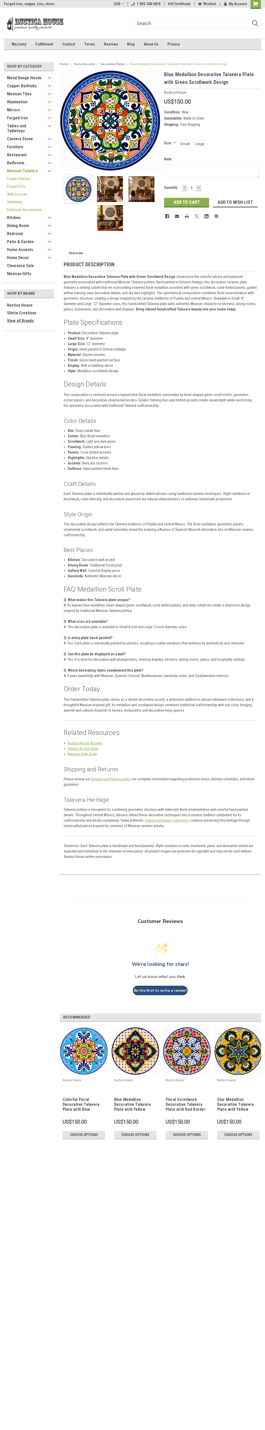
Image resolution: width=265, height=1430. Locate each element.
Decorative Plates (112, 64)
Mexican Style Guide (82, 754)
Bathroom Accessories (24, 209)
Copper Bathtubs (22, 85)
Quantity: (171, 187)
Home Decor (18, 257)
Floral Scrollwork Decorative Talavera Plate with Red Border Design (186, 1105)
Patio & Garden (20, 241)
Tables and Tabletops (16, 128)
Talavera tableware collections (166, 820)
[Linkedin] (206, 216)
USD (117, 4)
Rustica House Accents (85, 743)
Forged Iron (17, 117)
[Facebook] (167, 216)
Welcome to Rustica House (25, 4)
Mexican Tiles (19, 93)
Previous (65, 120)
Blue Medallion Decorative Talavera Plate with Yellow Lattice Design (132, 1105)
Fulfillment (44, 44)
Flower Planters (19, 178)
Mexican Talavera (22, 170)
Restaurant (17, 154)
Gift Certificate (179, 4)
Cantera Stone (20, 138)
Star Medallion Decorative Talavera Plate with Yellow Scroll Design (235, 1105)
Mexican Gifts (19, 273)
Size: (170, 143)
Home (64, 64)
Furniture (15, 146)
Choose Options (84, 1135)
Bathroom (15, 162)
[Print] (187, 216)
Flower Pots (16, 186)
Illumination (17, 101)
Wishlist (209, 4)
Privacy (173, 44)
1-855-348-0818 (148, 4)
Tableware (14, 202)
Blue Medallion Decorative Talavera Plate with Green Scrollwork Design (178, 64)
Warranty (19, 44)
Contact (68, 44)
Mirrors (13, 109)
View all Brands (20, 320)
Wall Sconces (17, 194)
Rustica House (20, 305)
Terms (89, 44)
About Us (151, 44)
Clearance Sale (20, 265)
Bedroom (15, 233)
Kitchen (13, 217)
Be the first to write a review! (160, 990)
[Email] (177, 216)
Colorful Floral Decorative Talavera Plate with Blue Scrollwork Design (81, 1105)
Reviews (111, 44)
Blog (131, 44)
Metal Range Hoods (24, 77)
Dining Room (18, 225)
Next (155, 120)
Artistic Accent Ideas (83, 749)
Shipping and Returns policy (111, 779)
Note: (168, 159)
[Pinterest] (216, 216)
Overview (76, 253)
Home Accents (20, 249)
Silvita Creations (21, 312)
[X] (197, 216)
